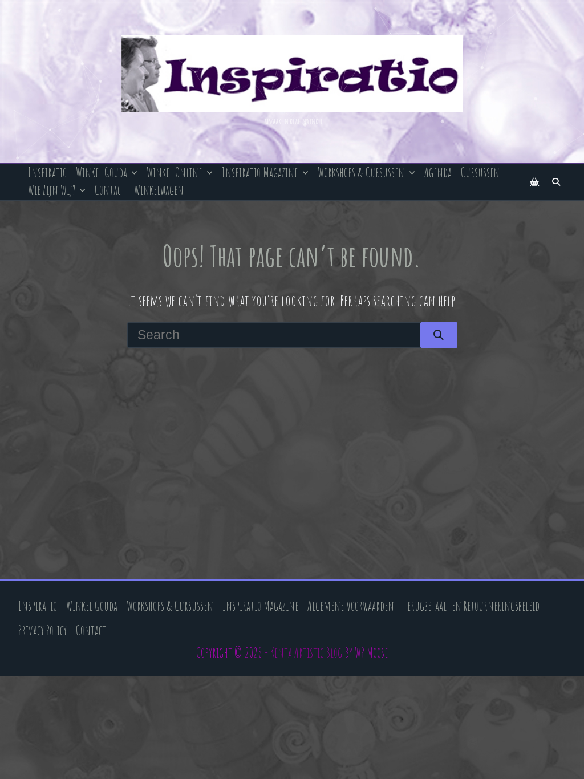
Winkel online (174, 172)
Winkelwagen (159, 190)
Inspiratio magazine (260, 172)
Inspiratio (47, 172)
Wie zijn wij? (51, 190)
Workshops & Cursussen (361, 172)
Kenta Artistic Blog (306, 652)
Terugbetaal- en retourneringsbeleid (471, 606)
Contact (110, 190)
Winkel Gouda (101, 172)
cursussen (480, 172)
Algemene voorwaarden (350, 606)
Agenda (438, 172)
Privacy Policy (42, 630)
